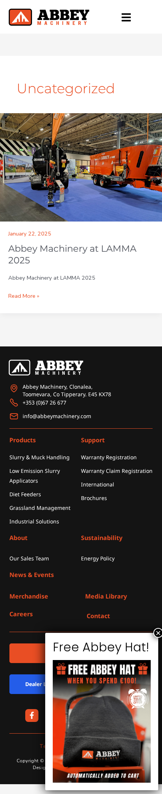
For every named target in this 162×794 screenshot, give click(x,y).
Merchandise (28, 596)
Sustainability (101, 538)
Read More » (23, 295)
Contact (98, 616)
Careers (21, 614)
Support (93, 440)
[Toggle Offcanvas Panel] (126, 17)
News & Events (31, 575)
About (18, 538)
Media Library (106, 596)
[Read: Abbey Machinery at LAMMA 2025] (81, 167)
